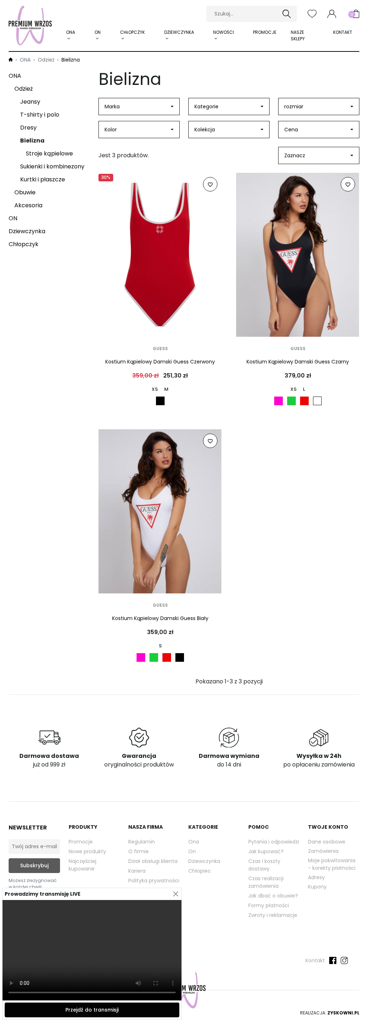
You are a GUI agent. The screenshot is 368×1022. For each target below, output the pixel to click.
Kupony (317, 886)
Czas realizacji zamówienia (266, 882)
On (192, 851)
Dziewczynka (179, 32)
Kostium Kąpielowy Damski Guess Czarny (298, 361)
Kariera (137, 870)
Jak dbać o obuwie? (273, 895)
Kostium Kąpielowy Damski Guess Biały (160, 618)
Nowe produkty (87, 851)
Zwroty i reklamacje (272, 915)
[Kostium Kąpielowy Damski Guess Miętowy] (291, 401)
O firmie (138, 851)
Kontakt (342, 32)
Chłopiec (199, 870)
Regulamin (141, 841)
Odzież (23, 89)
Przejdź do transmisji (92, 1009)
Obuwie (25, 192)
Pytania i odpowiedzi (273, 841)
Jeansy (30, 102)
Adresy (316, 877)
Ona (193, 841)
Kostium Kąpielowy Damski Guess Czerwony (160, 361)
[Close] (175, 894)
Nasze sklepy (298, 35)
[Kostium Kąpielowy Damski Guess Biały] (317, 401)
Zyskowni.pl (343, 1013)
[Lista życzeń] (312, 13)
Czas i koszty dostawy (264, 865)
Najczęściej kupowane (82, 865)
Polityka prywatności (153, 880)
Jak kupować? (266, 851)
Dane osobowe (326, 841)
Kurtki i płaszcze (42, 179)
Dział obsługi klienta (153, 861)
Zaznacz (294, 155)
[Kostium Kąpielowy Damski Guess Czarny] (160, 401)
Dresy (28, 127)
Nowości (223, 32)
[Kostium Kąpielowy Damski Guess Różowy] (278, 401)
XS (155, 389)
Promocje (264, 32)
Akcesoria (28, 205)
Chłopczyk (132, 32)
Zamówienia (323, 851)
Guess (160, 348)
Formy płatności (268, 905)
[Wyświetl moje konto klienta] (331, 13)
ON (98, 32)
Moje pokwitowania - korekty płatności (331, 864)
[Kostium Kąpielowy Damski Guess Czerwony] (304, 401)
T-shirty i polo (39, 114)
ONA (70, 32)
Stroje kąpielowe (49, 153)
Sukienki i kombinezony (52, 166)
